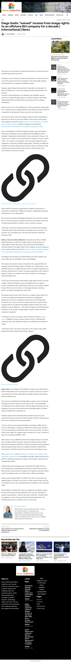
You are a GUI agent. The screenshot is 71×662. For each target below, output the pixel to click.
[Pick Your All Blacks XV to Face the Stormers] (9, 547)
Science (53, 54)
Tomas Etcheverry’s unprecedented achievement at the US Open (61, 556)
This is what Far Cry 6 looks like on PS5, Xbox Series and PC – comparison (12, 530)
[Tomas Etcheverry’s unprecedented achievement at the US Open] (62, 547)
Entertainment (61, 88)
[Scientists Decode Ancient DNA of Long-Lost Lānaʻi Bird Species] (60, 47)
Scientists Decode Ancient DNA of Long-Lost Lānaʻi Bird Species (59, 58)
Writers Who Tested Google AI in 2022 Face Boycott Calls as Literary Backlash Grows (63, 104)
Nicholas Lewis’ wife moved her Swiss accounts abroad (18, 204)
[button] (67, 15)
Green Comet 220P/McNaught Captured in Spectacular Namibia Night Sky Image (63, 92)
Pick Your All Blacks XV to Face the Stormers (8, 554)
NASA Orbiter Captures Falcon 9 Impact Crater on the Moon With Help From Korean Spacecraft (63, 69)
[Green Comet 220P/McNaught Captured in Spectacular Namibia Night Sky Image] (53, 90)
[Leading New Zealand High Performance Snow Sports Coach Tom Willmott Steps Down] (27, 547)
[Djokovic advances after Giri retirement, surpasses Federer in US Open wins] (44, 547)
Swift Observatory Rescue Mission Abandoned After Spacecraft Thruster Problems (63, 81)
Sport (2, 19)
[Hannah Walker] (3, 34)
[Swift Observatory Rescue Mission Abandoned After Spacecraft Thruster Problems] (53, 78)
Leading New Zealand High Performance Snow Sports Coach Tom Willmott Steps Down (26, 556)
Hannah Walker (11, 34)
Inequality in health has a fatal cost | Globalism (39, 529)
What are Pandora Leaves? (9, 384)
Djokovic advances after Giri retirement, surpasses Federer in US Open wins (44, 556)
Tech (58, 100)
